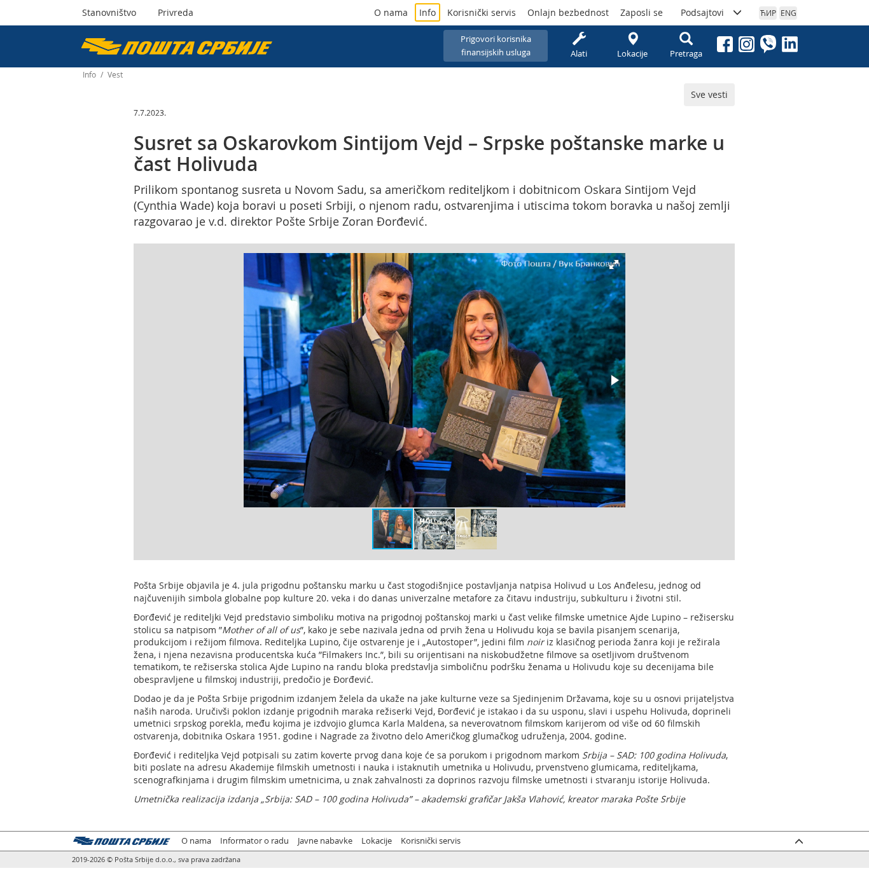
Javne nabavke (325, 840)
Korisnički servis (481, 12)
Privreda (175, 12)
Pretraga (686, 53)
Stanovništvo (109, 12)
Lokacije (632, 53)
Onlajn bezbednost (568, 12)
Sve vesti (709, 94)
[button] (614, 264)
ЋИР (768, 13)
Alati (579, 53)
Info (427, 12)
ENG (788, 13)
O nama (391, 12)
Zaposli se (641, 12)
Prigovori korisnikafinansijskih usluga (496, 45)
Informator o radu (254, 840)
